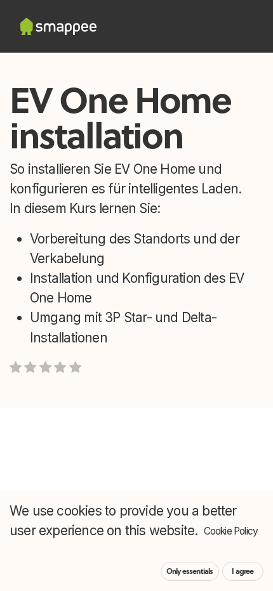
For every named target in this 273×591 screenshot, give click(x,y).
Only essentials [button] (189, 571)
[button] (243, 453)
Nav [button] (111, 453)
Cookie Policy (231, 531)
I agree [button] (242, 571)
